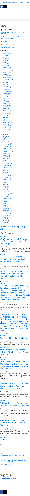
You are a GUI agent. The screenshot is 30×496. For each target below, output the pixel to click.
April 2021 (5, 105)
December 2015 (7, 196)
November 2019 (7, 127)
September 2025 (7, 60)
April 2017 (5, 172)
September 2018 (7, 151)
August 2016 (6, 182)
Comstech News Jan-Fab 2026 (13, 338)
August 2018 (6, 153)
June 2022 (5, 81)
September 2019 (7, 131)
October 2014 (6, 215)
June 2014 (5, 220)
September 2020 (7, 115)
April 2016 (5, 189)
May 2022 (5, 82)
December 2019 (7, 126)
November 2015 (7, 198)
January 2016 (6, 194)
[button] (15, 20)
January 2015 (6, 212)
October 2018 (6, 150)
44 (4, 439)
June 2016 (5, 186)
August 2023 (6, 72)
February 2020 (6, 122)
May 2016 (5, 188)
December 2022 (7, 79)
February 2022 (6, 88)
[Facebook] (1, 6)
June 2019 (5, 136)
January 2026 (6, 58)
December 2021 (7, 91)
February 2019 (6, 143)
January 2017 (6, 175)
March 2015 (6, 208)
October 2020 (6, 113)
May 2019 (5, 138)
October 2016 (6, 181)
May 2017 (5, 170)
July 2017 (5, 169)
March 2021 (6, 107)
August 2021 (6, 98)
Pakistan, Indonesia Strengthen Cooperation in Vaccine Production (15, 404)
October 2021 (6, 95)
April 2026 (5, 57)
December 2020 (7, 112)
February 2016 (6, 193)
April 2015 (5, 207)
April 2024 (5, 62)
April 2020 (5, 120)
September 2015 (7, 201)
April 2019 (5, 139)
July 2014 (5, 219)
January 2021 (6, 110)
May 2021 (5, 103)
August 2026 (6, 53)
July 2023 (5, 74)
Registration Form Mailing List (8, 47)
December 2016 (7, 177)
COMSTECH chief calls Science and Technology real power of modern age (13, 241)
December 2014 (7, 213)
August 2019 (6, 132)
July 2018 (5, 155)
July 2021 (5, 100)
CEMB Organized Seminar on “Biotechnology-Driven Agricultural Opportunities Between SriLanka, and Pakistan (14, 365)
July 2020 (5, 117)
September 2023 (7, 70)
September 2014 (7, 217)
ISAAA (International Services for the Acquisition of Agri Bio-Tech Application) (14, 37)
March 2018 (6, 162)
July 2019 (5, 134)
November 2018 (7, 148)
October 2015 (6, 200)
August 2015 (6, 203)
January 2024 (6, 65)
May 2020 (5, 119)
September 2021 (7, 96)
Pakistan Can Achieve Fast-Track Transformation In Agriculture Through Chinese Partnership (14, 385)
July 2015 (5, 205)
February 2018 (6, 163)
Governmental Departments (8, 44)
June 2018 (5, 157)
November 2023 (7, 67)
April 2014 (5, 222)
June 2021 (5, 101)
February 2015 (6, 210)
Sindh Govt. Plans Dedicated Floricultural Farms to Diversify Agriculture (13, 422)
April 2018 (5, 160)
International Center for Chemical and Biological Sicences (13, 33)
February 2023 (6, 76)
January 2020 (6, 124)
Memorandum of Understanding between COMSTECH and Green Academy (14, 352)
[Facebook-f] (1, 492)
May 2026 (5, 55)
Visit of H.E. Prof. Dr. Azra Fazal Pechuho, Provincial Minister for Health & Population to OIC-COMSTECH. (13, 275)
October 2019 (6, 129)
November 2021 (7, 93)
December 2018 (7, 146)
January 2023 (6, 77)
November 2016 (7, 179)
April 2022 (5, 84)
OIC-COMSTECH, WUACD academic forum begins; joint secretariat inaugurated (12, 259)
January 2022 (6, 89)
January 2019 (6, 144)
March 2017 (6, 174)
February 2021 (6, 108)
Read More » (3, 236)
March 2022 (6, 86)
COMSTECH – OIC (5, 41)
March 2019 (6, 141)
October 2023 (6, 69)
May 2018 (5, 158)
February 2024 (6, 64)
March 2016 (6, 191)
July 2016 (5, 184)
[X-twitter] (5, 6)
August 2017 (6, 167)
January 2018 (6, 165)
